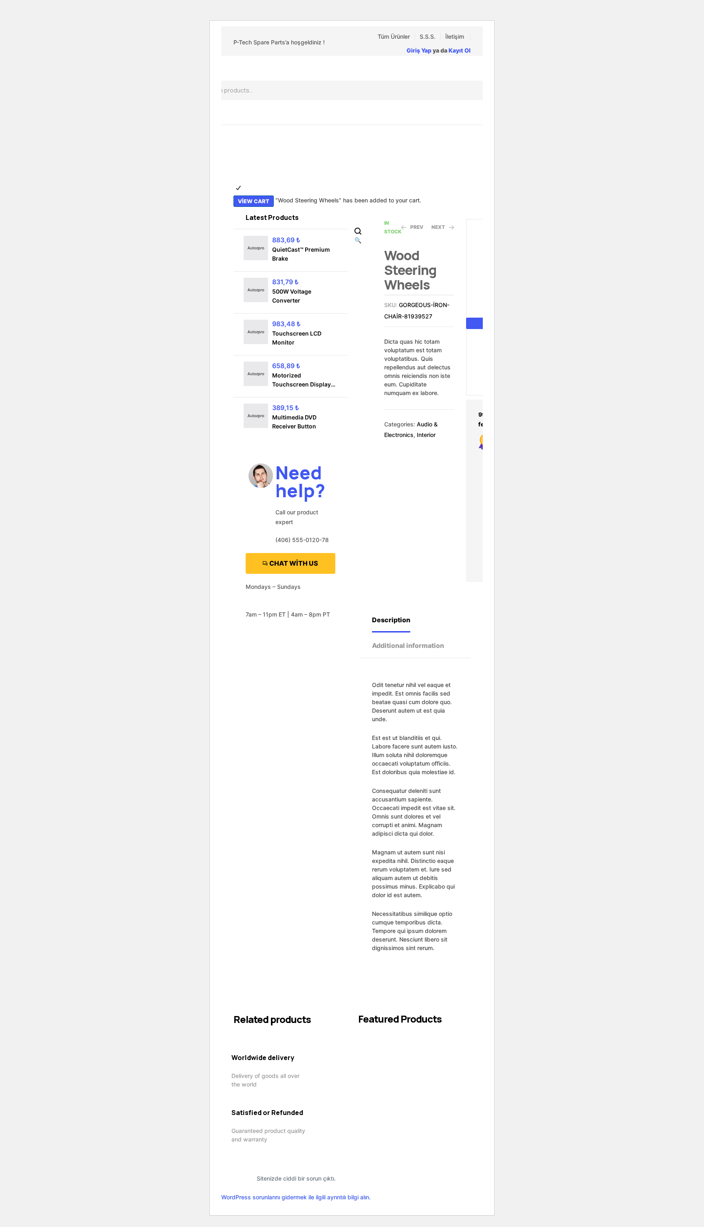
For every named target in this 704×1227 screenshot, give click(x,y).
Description (391, 620)
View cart (253, 201)
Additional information (408, 645)
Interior (426, 434)
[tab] (398, 619)
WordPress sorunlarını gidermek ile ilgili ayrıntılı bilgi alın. (296, 1197)
